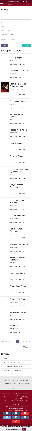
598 (3, 342)
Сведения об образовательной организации (16, 380)
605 (23, 342)
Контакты (16, 388)
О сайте (26, 386)
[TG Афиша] (16, 413)
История (4, 358)
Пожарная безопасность (10, 386)
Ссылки (20, 386)
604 (20, 342)
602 (15, 342)
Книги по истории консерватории (11, 370)
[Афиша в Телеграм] (16, 421)
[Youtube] (25, 413)
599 (6, 342)
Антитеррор (25, 383)
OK (23, 429)
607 (29, 342)
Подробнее (17, 429)
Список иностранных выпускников (12, 366)
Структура (16, 377)
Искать (27, 45)
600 (9, 342)
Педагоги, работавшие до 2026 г (11, 362)
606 (26, 342)
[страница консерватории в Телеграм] (7, 413)
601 (12, 342)
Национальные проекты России (12, 383)
